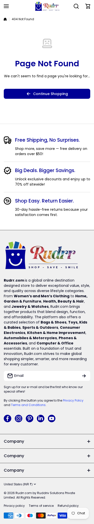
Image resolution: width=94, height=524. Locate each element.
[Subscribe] (84, 376)
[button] (87, 6)
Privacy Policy (73, 400)
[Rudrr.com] (47, 6)
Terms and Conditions (28, 405)
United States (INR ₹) (18, 484)
